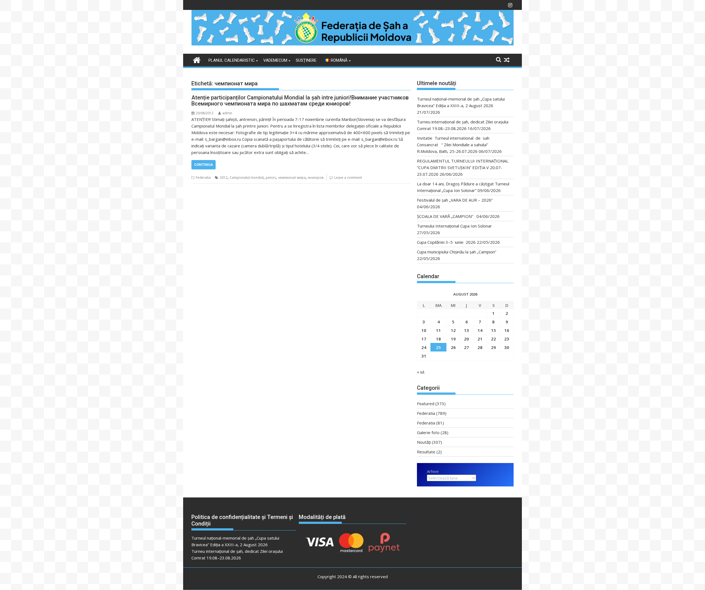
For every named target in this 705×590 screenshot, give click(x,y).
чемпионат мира (292, 177)
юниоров (315, 177)
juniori (271, 177)
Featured (425, 403)
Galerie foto (428, 432)
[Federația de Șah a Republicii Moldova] (352, 44)
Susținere (306, 60)
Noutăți (424, 442)
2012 (223, 177)
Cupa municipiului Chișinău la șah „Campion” (456, 252)
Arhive (433, 471)
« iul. (421, 372)
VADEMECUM (275, 60)
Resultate (426, 451)
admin (227, 113)
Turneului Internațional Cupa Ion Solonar (454, 226)
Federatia (203, 177)
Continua (203, 165)
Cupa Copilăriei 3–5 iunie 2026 (446, 242)
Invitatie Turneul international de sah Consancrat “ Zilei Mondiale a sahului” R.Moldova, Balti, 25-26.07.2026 (455, 144)
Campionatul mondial (247, 177)
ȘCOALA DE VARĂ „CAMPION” (446, 216)
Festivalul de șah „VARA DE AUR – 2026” (455, 200)
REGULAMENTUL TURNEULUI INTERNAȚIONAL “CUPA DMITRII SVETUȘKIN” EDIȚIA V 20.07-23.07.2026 (462, 167)
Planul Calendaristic (231, 60)
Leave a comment (348, 177)
